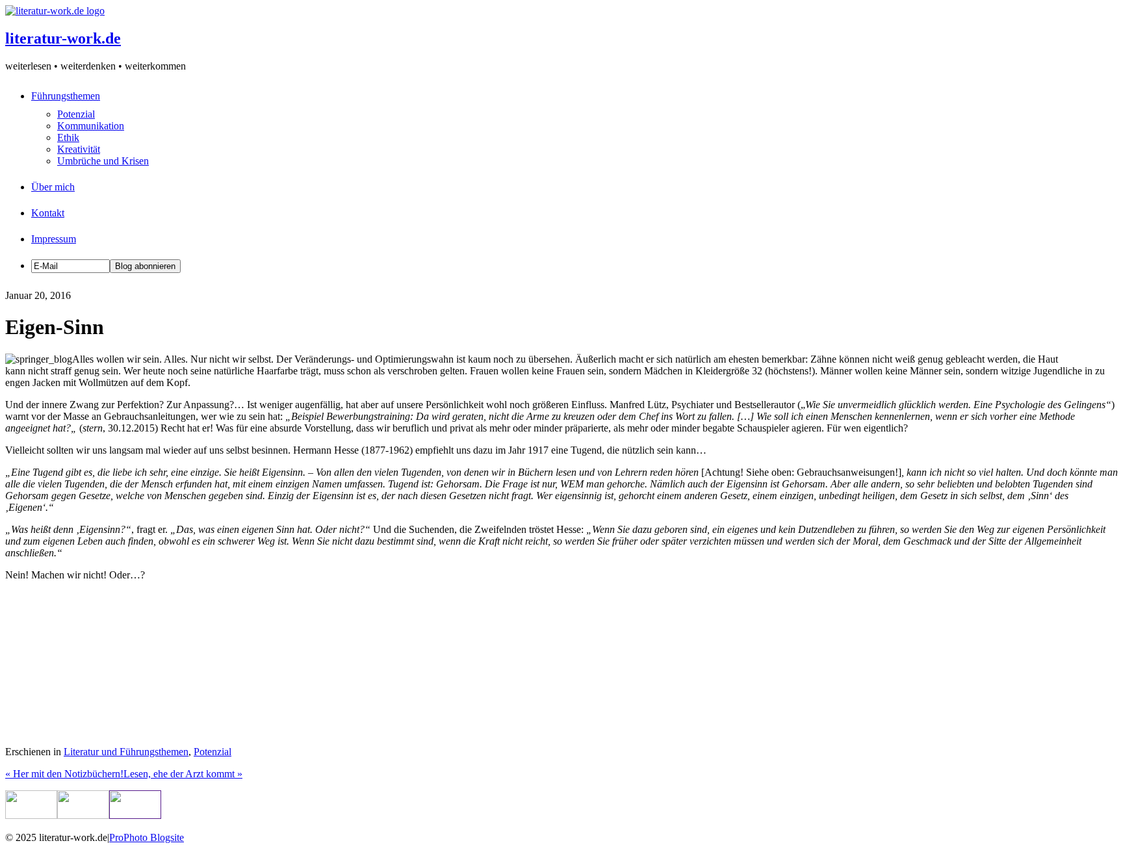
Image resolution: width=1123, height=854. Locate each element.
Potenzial (76, 114)
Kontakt (47, 212)
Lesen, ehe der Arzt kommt (182, 773)
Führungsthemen (65, 95)
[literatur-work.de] (55, 10)
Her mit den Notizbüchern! (64, 773)
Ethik (68, 137)
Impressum (53, 238)
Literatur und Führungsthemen (126, 751)
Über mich (53, 186)
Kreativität (78, 149)
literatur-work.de (63, 38)
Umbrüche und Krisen (103, 160)
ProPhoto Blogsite (146, 837)
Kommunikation (90, 125)
